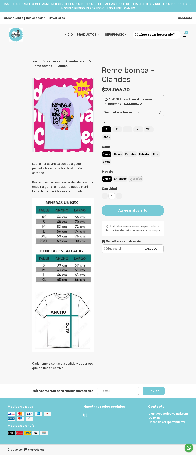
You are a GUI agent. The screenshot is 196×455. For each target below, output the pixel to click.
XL (138, 129)
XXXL (106, 137)
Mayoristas (56, 18)
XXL (148, 129)
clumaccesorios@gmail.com (168, 413)
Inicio (68, 34)
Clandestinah (76, 61)
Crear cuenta (13, 18)
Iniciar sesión (36, 18)
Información (116, 34)
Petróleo (130, 154)
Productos (87, 34)
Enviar (154, 391)
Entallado (120, 178)
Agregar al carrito (132, 210)
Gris (155, 154)
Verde (106, 161)
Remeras (54, 61)
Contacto (185, 18)
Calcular (151, 248)
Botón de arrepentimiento (167, 422)
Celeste (144, 154)
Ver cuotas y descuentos (121, 112)
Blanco (117, 154)
